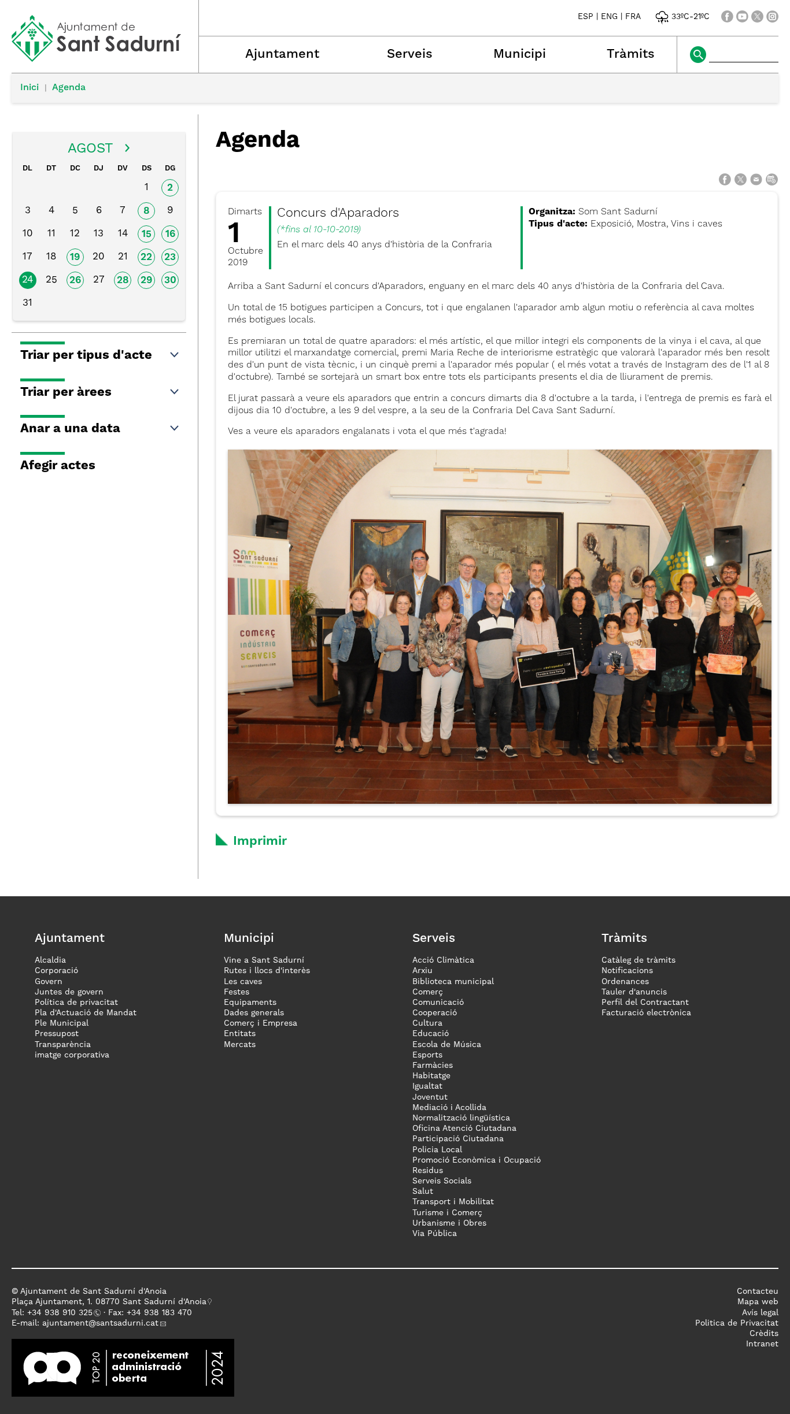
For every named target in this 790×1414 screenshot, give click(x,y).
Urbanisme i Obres (449, 1223)
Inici (29, 87)
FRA (633, 17)
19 (75, 257)
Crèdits (764, 1334)
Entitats (240, 1034)
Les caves (243, 982)
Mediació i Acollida (449, 1108)
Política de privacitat (76, 1003)
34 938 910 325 (62, 1313)
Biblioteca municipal (453, 982)
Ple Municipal (61, 1023)
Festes (236, 992)
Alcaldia (50, 960)
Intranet (762, 1344)
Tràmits (631, 54)
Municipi (519, 54)
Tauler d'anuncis (634, 992)
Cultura (427, 1023)
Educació (430, 1034)
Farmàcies (432, 1066)
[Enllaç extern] (123, 1368)
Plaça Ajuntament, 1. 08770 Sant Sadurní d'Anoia (109, 1302)
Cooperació (434, 1013)
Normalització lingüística (461, 1118)
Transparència (63, 1045)
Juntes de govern (69, 992)
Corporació (56, 971)
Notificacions (627, 971)
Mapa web (757, 1302)
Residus (427, 1171)
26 (75, 280)
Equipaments (250, 1003)
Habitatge (431, 1076)
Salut (422, 1191)
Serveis (410, 54)
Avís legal (760, 1313)
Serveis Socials (441, 1181)
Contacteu (757, 1291)
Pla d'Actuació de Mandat (85, 1013)
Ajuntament (282, 54)
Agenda (69, 87)
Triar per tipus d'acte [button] (86, 355)
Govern (48, 982)
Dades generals (254, 1013)
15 (147, 234)
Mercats (240, 1045)
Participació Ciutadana (458, 1139)
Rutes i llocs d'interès (267, 971)
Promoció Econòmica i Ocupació (476, 1160)
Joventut (430, 1097)
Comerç (427, 992)
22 (146, 257)
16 (170, 234)
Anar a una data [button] (70, 428)
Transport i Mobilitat (453, 1202)
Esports (427, 1055)
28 (123, 280)
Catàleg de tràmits (638, 960)
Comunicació (438, 1003)
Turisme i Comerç (447, 1213)
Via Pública (434, 1234)
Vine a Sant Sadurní (264, 960)
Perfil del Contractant (645, 1003)
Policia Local (437, 1150)
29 (146, 280)
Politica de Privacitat (736, 1323)
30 (170, 280)
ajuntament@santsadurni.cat (100, 1323)
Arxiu (422, 971)
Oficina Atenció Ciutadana (464, 1128)
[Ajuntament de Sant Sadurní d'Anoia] (105, 58)
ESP (585, 17)
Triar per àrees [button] (66, 392)
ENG (609, 17)
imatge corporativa (72, 1055)
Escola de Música (446, 1045)
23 (170, 257)
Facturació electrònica (646, 1013)
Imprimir (260, 841)
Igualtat (427, 1086)
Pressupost (57, 1034)
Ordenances (625, 982)
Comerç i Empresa (260, 1023)
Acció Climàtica (443, 960)
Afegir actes (57, 465)
